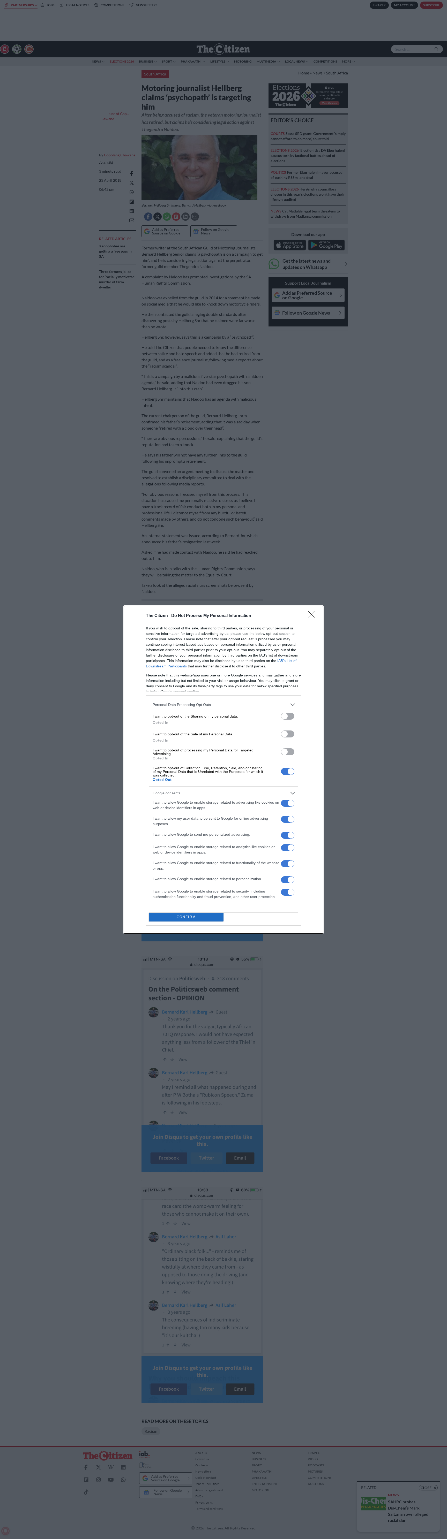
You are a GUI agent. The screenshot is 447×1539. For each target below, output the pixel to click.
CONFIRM (186, 917)
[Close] (313, 616)
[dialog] (223, 769)
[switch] (287, 716)
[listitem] (223, 704)
